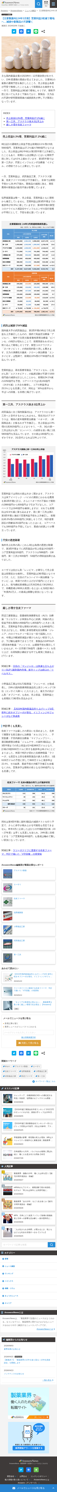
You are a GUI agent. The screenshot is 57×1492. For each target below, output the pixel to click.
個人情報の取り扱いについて (16, 1480)
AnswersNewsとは (45, 1329)
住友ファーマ (10, 1071)
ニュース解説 (30, 11)
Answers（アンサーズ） (28, 1483)
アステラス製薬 (21, 1066)
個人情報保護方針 (28, 1037)
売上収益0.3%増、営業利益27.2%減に (25, 118)
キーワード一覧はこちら (45, 1081)
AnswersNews (16, 11)
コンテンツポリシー (39, 1476)
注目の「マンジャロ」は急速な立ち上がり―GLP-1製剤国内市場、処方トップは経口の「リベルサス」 (28, 670)
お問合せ (23, 1476)
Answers (4, 11)
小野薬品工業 (41, 1071)
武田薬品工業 (10, 1076)
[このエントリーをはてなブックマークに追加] (28, 31)
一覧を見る (47, 1380)
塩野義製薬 (25, 1071)
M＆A (7, 1066)
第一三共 (41, 1076)
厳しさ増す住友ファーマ (18, 124)
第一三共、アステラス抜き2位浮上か (25, 121)
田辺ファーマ (26, 1076)
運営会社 (10, 1476)
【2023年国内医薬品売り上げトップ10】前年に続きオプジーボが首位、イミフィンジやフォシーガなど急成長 (28, 712)
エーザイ (36, 1066)
